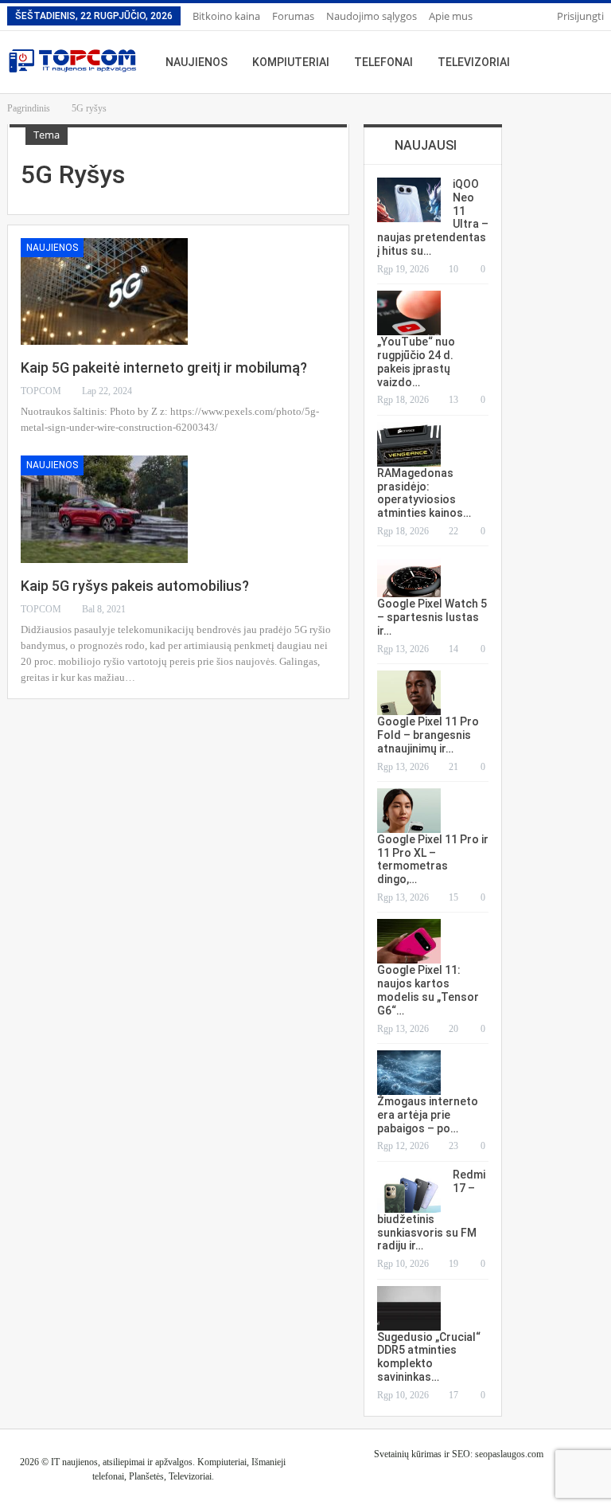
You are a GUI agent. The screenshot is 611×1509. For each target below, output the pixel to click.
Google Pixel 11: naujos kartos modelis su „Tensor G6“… (428, 990)
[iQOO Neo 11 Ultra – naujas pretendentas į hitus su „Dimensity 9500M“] (409, 200)
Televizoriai (474, 62)
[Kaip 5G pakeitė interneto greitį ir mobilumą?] (104, 291)
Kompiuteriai (290, 62)
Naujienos (196, 62)
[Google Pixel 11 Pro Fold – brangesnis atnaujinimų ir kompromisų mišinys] (409, 692)
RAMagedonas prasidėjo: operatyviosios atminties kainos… (424, 493)
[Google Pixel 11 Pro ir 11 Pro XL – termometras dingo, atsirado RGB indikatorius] (409, 810)
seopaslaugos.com (509, 1454)
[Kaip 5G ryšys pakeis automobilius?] (104, 508)
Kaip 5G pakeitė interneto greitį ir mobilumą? (164, 367)
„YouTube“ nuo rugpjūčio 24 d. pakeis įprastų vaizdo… (416, 361)
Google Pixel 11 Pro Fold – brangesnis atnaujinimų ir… (428, 735)
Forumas (293, 16)
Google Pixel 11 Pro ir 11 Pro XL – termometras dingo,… (432, 859)
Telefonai (383, 62)
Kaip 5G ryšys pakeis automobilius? (135, 585)
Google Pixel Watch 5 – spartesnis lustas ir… (432, 617)
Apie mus (451, 16)
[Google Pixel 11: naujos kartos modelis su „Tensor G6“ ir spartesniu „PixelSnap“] (409, 941)
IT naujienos (74, 1462)
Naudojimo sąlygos (371, 16)
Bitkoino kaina (226, 16)
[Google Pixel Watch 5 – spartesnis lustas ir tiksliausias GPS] (409, 575)
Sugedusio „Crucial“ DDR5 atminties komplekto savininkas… (429, 1357)
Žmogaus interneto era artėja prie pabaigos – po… (427, 1115)
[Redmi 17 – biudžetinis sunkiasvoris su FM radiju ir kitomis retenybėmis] (409, 1190)
